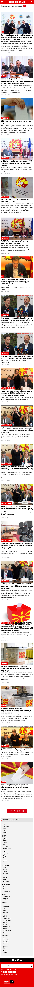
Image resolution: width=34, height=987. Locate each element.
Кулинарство (6, 862)
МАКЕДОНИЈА (4, 118)
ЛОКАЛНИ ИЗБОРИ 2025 (7, 388)
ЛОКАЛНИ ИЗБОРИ (6, 503)
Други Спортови (7, 848)
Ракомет (5, 842)
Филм (4, 867)
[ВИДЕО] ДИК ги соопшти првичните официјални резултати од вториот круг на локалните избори (15, 281)
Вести (4, 824)
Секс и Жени (6, 942)
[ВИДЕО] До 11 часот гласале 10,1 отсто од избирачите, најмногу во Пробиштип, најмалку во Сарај (17, 508)
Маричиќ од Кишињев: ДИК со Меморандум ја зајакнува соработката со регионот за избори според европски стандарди (17, 37)
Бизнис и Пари (6, 944)
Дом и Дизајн (6, 926)
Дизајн (4, 856)
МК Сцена (5, 874)
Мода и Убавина (7, 918)
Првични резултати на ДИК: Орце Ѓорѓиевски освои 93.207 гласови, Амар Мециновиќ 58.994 (17, 319)
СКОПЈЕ (3, 76)
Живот (4, 852)
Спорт (4, 836)
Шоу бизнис (5, 865)
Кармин (4, 916)
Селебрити (5, 871)
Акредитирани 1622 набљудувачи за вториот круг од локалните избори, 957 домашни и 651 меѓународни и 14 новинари (17, 628)
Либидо (5, 922)
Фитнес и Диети (7, 920)
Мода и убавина (7, 854)
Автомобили (6, 885)
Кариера (5, 924)
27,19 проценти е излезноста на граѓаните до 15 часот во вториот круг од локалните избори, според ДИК (17, 430)
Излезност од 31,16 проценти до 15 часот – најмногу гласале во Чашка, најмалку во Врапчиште (15, 787)
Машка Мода (6, 940)
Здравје (5, 860)
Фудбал (5, 838)
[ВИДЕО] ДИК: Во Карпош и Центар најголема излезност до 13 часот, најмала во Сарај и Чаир (17, 467)
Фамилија (5, 928)
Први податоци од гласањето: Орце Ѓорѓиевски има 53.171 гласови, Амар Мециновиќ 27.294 (17, 357)
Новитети (5, 887)
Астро (4, 932)
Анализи (5, 832)
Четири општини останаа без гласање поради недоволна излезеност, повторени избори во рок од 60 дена (16, 545)
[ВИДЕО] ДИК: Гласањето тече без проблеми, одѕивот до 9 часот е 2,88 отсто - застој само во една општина (17, 586)
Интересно (5, 899)
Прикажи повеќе (17, 811)
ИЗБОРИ (3, 705)
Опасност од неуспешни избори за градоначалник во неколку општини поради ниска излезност (16, 710)
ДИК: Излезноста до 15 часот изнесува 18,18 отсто (16, 122)
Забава (4, 894)
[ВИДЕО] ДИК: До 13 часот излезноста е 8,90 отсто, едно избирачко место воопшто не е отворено (16, 163)
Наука (4, 879)
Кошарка (5, 840)
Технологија (6, 881)
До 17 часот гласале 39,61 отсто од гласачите (16, 749)
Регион (4, 828)
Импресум (3, 969)
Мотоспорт (5, 846)
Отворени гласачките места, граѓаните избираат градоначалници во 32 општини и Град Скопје (16, 668)
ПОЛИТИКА (4, 663)
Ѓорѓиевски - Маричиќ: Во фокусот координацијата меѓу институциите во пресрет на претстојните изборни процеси (17, 81)
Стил (4, 908)
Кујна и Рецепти (7, 930)
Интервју (5, 902)
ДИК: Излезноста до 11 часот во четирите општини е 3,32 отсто (15, 200)
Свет (4, 830)
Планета (4, 877)
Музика (5, 869)
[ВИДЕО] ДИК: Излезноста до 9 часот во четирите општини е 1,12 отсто (14, 242)
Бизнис (4, 910)
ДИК (2, 32)
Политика (5, 912)
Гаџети (4, 950)
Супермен (5, 936)
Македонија (6, 826)
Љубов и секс (6, 858)
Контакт (14, 969)
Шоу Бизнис (6, 906)
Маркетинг (9, 969)
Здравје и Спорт (7, 938)
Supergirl (5, 952)
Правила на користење (6, 977)
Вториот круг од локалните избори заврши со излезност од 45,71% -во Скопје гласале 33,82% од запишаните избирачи (16, 393)
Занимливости (6, 891)
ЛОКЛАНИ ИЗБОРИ (6, 425)
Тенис (4, 844)
